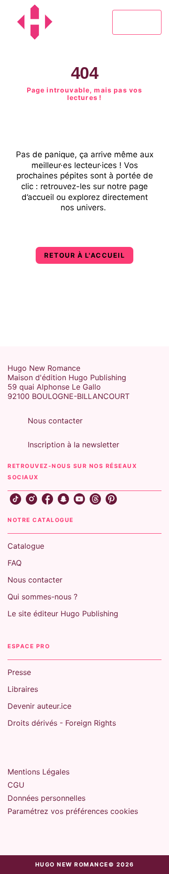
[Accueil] (47, 22)
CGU (16, 785)
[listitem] (15, 499)
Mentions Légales (38, 771)
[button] (84, 255)
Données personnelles (46, 798)
